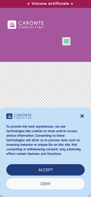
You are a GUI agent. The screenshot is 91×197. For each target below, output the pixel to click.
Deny (45, 183)
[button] (82, 115)
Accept (45, 170)
